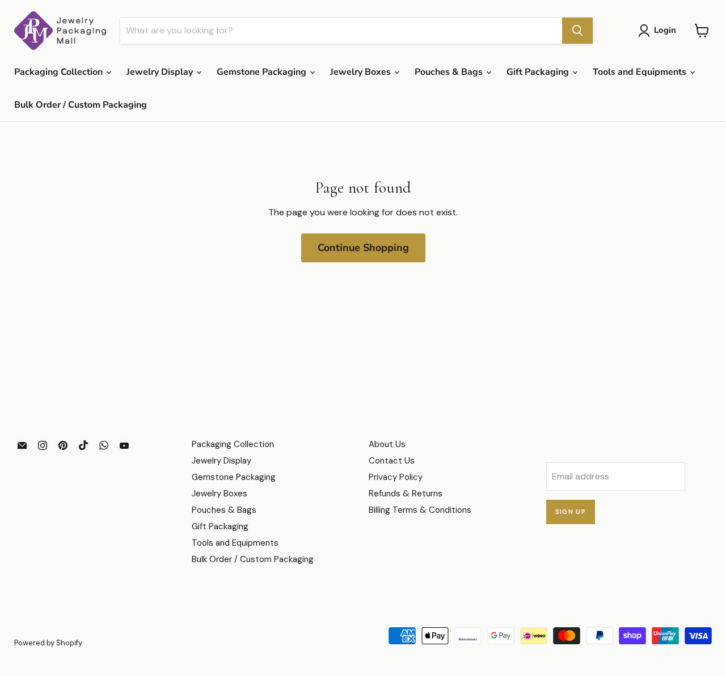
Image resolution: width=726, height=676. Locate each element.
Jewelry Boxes (361, 72)
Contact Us (392, 460)
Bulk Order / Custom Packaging (80, 105)
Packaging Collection (59, 72)
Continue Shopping (363, 247)
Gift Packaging (538, 72)
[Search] (577, 31)
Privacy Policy (396, 477)
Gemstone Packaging (263, 72)
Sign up (570, 512)
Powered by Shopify (48, 643)
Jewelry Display (160, 72)
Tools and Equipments (641, 72)
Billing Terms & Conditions (420, 510)
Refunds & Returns (405, 493)
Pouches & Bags (450, 72)
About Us (387, 444)
